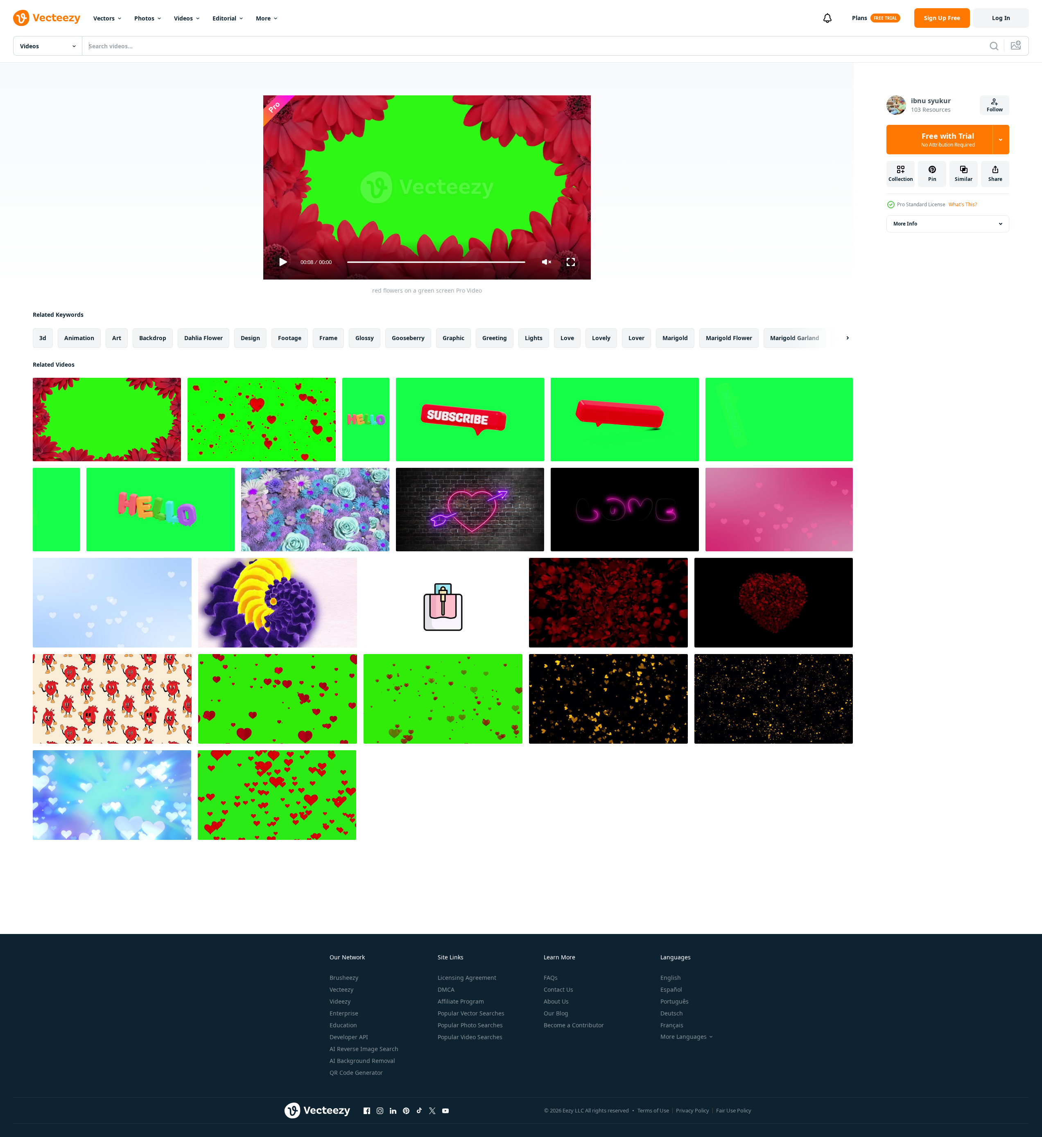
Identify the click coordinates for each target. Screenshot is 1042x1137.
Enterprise (344, 1013)
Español (671, 989)
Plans (859, 18)
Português (674, 1001)
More (263, 18)
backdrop (152, 338)
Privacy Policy (692, 1110)
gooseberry (408, 338)
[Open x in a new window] (432, 1110)
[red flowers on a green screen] (107, 419)
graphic (453, 338)
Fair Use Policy (733, 1110)
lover (636, 338)
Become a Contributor (574, 1025)
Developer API (349, 1037)
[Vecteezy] (46, 18)
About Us (556, 1001)
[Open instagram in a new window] (380, 1110)
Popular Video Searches (470, 1037)
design (250, 338)
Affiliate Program (461, 1001)
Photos (144, 18)
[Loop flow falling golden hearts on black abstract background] (608, 699)
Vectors (104, 18)
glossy (364, 338)
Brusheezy (344, 977)
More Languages (683, 1036)
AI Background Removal (362, 1061)
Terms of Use (653, 1110)
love (567, 338)
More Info (905, 223)
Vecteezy (341, 989)
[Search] (994, 46)
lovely (601, 338)
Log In (1001, 18)
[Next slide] (840, 338)
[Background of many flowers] (315, 509)
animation (79, 338)
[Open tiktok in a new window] (419, 1110)
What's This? (963, 204)
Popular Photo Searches (470, 1025)
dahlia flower (203, 338)
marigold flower (729, 338)
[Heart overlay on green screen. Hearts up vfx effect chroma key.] (277, 795)
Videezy (340, 1001)
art (116, 338)
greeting (494, 338)
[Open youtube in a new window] (445, 1110)
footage (289, 338)
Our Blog (556, 1013)
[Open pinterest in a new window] (406, 1110)
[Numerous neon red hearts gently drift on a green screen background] (262, 419)
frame (328, 338)
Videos (183, 18)
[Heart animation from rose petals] (608, 602)
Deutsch (671, 1013)
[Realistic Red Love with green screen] (443, 699)
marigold (675, 338)
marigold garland (794, 338)
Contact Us (558, 989)
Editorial (224, 18)
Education (343, 1025)
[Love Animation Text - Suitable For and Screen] (625, 509)
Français (671, 1025)
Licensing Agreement (467, 977)
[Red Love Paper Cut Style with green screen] (277, 699)
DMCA (446, 989)
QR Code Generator (356, 1072)
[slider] (436, 262)
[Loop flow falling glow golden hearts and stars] (773, 699)
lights (533, 338)
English (670, 977)
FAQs (551, 977)
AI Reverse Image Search (364, 1049)
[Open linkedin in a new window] (393, 1110)
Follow (995, 109)
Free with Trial (948, 139)
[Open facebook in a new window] (367, 1110)
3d (42, 338)
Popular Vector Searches (471, 1013)
